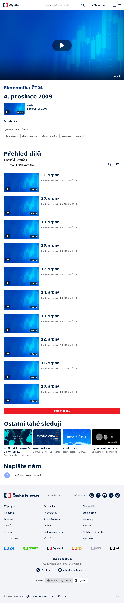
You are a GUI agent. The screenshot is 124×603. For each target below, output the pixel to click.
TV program (10, 506)
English (28, 596)
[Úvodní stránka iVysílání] (15, 5)
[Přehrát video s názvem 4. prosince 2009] (62, 45)
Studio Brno (89, 512)
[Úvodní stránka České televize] (22, 495)
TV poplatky (50, 512)
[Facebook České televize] (98, 495)
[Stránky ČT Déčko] (77, 549)
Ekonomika (81, 136)
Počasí (47, 525)
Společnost (67, 136)
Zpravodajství (12, 136)
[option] (52, 580)
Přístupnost (62, 596)
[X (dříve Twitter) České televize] (111, 495)
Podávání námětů (53, 532)
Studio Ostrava (51, 519)
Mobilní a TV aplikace (94, 532)
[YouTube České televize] (104, 495)
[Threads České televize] (117, 495)
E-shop (8, 532)
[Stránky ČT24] (9, 549)
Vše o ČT (48, 538)
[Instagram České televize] (91, 495)
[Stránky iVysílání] (55, 549)
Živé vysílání (89, 506)
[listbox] (66, 580)
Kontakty (88, 538)
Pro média (49, 506)
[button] (62, 45)
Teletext (8, 519)
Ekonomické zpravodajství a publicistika (40, 136)
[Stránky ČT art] (96, 549)
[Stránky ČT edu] (115, 549)
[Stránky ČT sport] (30, 549)
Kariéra (87, 525)
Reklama (9, 512)
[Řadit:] (117, 164)
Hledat (83, 5)
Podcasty (88, 519)
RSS (118, 596)
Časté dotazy (11, 538)
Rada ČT (8, 525)
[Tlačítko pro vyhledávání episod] (110, 165)
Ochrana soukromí (44, 596)
